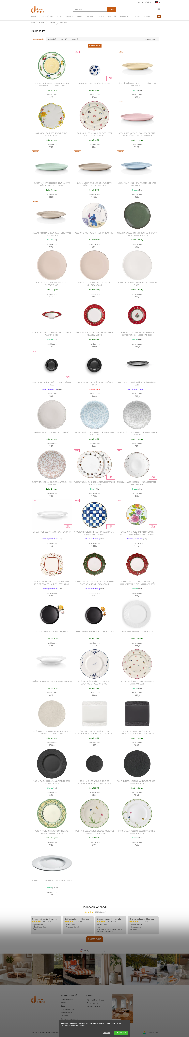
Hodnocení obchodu (94, 907)
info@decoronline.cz (97, 1000)
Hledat (111, 9)
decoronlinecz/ (95, 1006)
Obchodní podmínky (68, 1009)
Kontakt (63, 1003)
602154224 (94, 1003)
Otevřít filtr (94, 45)
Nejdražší (63, 39)
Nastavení (106, 1033)
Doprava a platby (67, 999)
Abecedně (74, 39)
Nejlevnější (51, 39)
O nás (63, 1006)
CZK (139, 2)
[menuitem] (33, 16)
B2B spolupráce (66, 1012)
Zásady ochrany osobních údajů (70, 1020)
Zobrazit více (94, 939)
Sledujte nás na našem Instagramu (96, 951)
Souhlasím (122, 1033)
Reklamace (64, 1016)
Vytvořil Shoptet (153, 1032)
